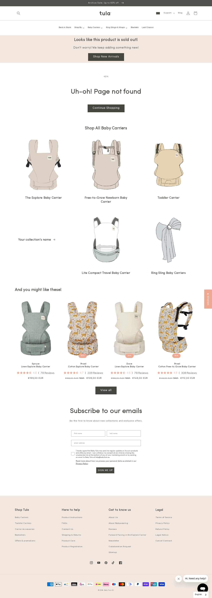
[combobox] (201, 595)
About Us (113, 518)
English (198, 595)
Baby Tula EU (109, 590)
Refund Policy (162, 529)
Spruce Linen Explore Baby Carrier (35, 365)
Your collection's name (35, 239)
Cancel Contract (164, 541)
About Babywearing (118, 523)
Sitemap (113, 552)
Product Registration (72, 547)
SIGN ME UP (105, 470)
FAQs (64, 523)
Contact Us (67, 529)
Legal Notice (162, 535)
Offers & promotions (25, 541)
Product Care (68, 541)
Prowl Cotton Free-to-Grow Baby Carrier (177, 365)
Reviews (113, 529)
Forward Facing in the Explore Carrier (127, 535)
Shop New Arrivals (106, 57)
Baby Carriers (21, 518)
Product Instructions (72, 518)
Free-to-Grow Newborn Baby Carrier (106, 200)
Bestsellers (20, 535)
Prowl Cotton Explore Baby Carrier (83, 365)
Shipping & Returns (71, 535)
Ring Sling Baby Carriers (168, 273)
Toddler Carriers (23, 523)
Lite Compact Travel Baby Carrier (106, 273)
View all (106, 390)
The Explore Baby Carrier (43, 198)
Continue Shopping (106, 108)
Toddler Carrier (168, 198)
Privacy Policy (82, 464)
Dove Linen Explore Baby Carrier (129, 365)
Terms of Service (164, 518)
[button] (18, 13)
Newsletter (114, 541)
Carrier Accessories (24, 529)
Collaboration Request (120, 547)
